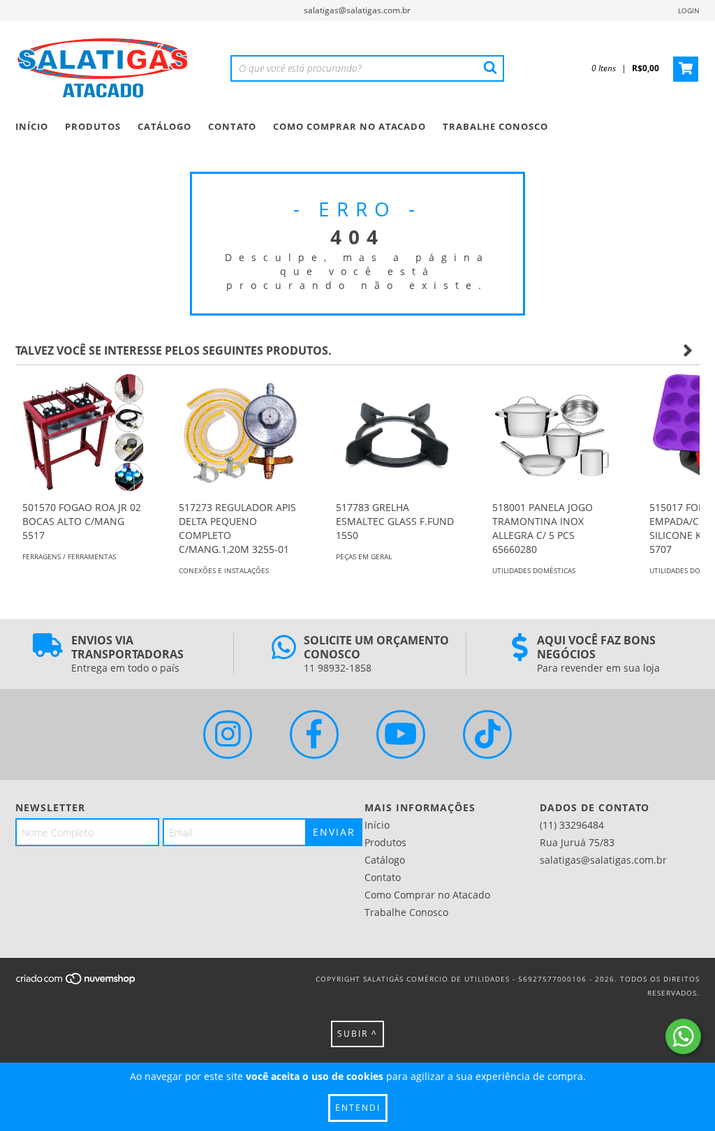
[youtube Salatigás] (400, 734)
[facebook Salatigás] (314, 734)
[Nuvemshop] (76, 983)
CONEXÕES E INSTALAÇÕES (224, 570)
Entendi (358, 1108)
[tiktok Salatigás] (487, 734)
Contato (232, 126)
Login (689, 10)
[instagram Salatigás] (227, 734)
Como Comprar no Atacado (349, 126)
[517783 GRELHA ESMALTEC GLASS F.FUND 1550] (396, 433)
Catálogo (164, 126)
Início (31, 126)
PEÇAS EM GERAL (364, 556)
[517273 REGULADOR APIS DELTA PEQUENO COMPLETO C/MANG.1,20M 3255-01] (239, 433)
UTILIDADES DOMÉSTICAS (533, 570)
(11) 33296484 (572, 824)
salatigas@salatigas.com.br (357, 10)
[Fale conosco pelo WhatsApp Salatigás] (683, 1036)
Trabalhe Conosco (495, 126)
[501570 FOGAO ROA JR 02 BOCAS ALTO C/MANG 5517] (83, 433)
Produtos (93, 126)
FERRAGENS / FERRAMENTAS (69, 556)
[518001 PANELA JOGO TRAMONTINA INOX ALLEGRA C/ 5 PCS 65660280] (553, 433)
